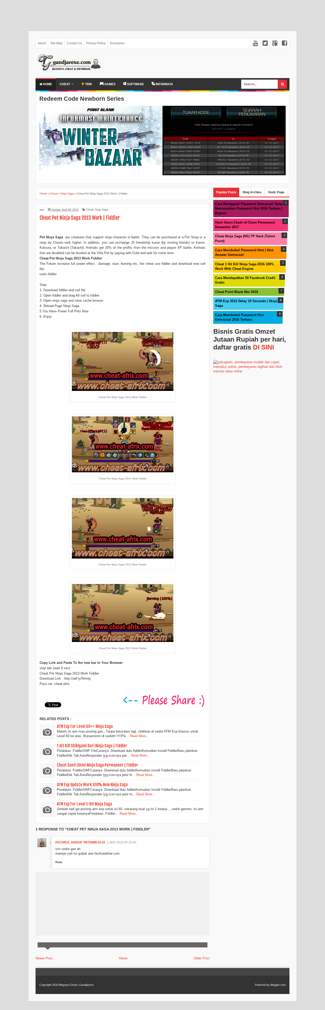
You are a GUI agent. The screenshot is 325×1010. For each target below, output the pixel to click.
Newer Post (44, 958)
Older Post (201, 958)
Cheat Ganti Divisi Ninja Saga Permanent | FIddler (97, 765)
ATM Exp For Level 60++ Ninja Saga (85, 726)
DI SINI (263, 347)
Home (47, 84)
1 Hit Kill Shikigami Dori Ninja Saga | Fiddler (92, 745)
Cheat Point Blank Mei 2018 (236, 292)
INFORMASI (164, 84)
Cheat (65, 84)
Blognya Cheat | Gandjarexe (76, 984)
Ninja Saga (101, 209)
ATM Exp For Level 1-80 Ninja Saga (84, 804)
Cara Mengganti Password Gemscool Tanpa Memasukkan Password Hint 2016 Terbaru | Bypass (249, 208)
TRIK (88, 84)
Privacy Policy (96, 43)
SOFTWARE (135, 84)
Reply (58, 862)
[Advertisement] (152, 13)
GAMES (110, 84)
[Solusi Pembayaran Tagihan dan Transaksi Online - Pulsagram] (251, 371)
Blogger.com (278, 984)
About (42, 43)
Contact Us (74, 43)
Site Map (56, 43)
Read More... (139, 736)
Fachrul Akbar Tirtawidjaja (80, 842)
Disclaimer (117, 43)
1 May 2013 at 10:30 (121, 842)
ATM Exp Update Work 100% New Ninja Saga (92, 784)
